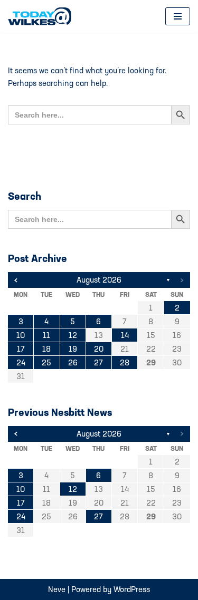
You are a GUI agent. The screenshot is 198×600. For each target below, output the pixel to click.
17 (21, 349)
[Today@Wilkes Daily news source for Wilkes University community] (42, 16)
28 (124, 362)
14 (125, 335)
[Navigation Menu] (177, 16)
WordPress (132, 589)
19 (73, 349)
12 (73, 335)
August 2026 (99, 280)
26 (73, 362)
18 (46, 349)
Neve (56, 589)
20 (98, 349)
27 (98, 362)
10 (20, 335)
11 (46, 335)
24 (20, 362)
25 (46, 362)
